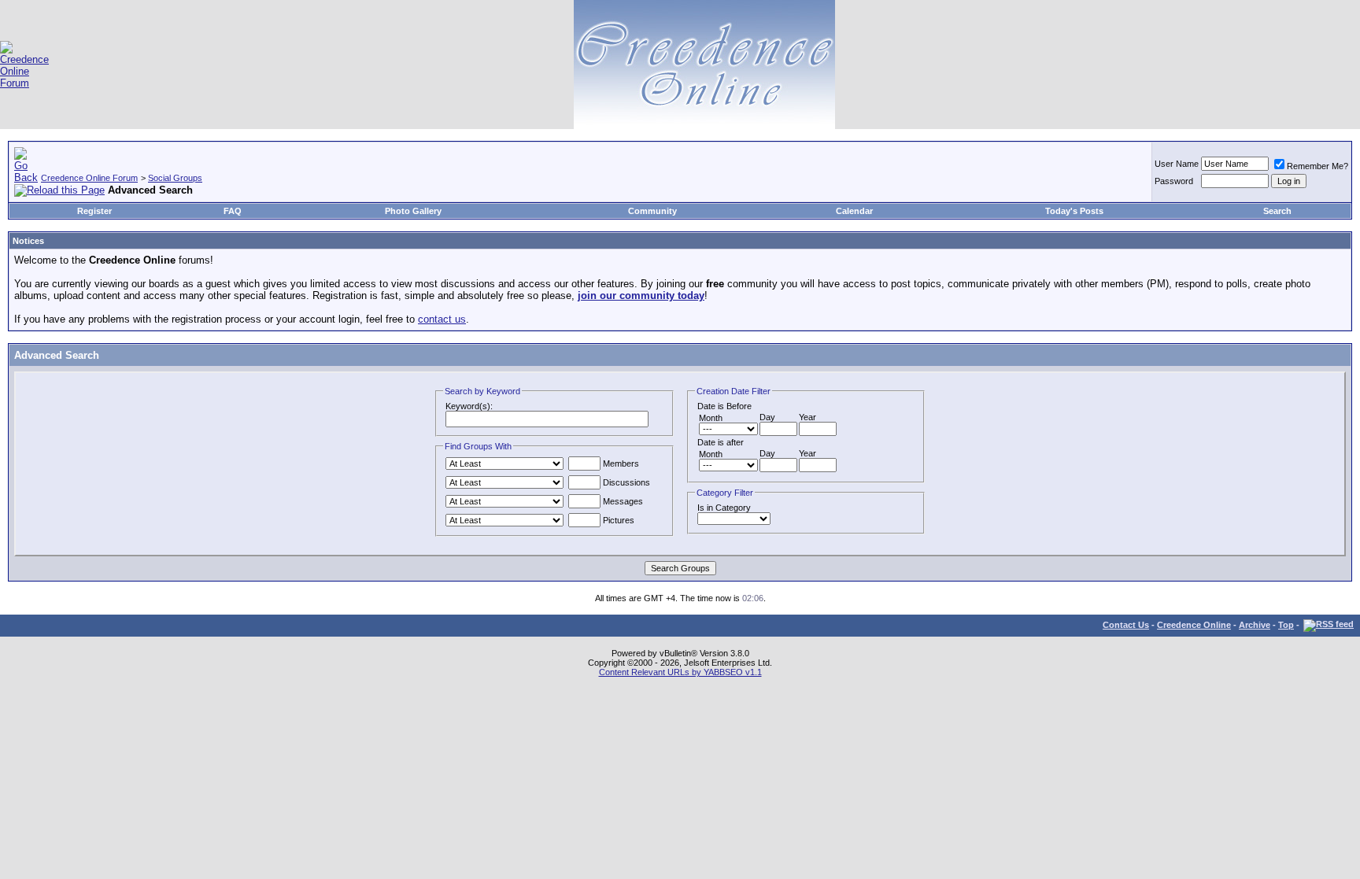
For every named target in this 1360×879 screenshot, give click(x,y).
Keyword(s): (469, 406)
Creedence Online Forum (89, 178)
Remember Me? (1317, 166)
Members (620, 463)
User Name (1177, 163)
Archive (1254, 625)
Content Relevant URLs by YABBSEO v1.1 (680, 672)
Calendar (854, 211)
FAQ (233, 211)
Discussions (625, 482)
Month (710, 418)
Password (1174, 181)
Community (652, 211)
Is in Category (724, 507)
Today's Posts (1074, 211)
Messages (622, 501)
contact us (442, 319)
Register (94, 211)
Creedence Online (1194, 625)
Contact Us (1126, 625)
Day (767, 417)
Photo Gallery (413, 211)
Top (1286, 625)
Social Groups (175, 178)
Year (807, 417)
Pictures (617, 520)
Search (1277, 211)
